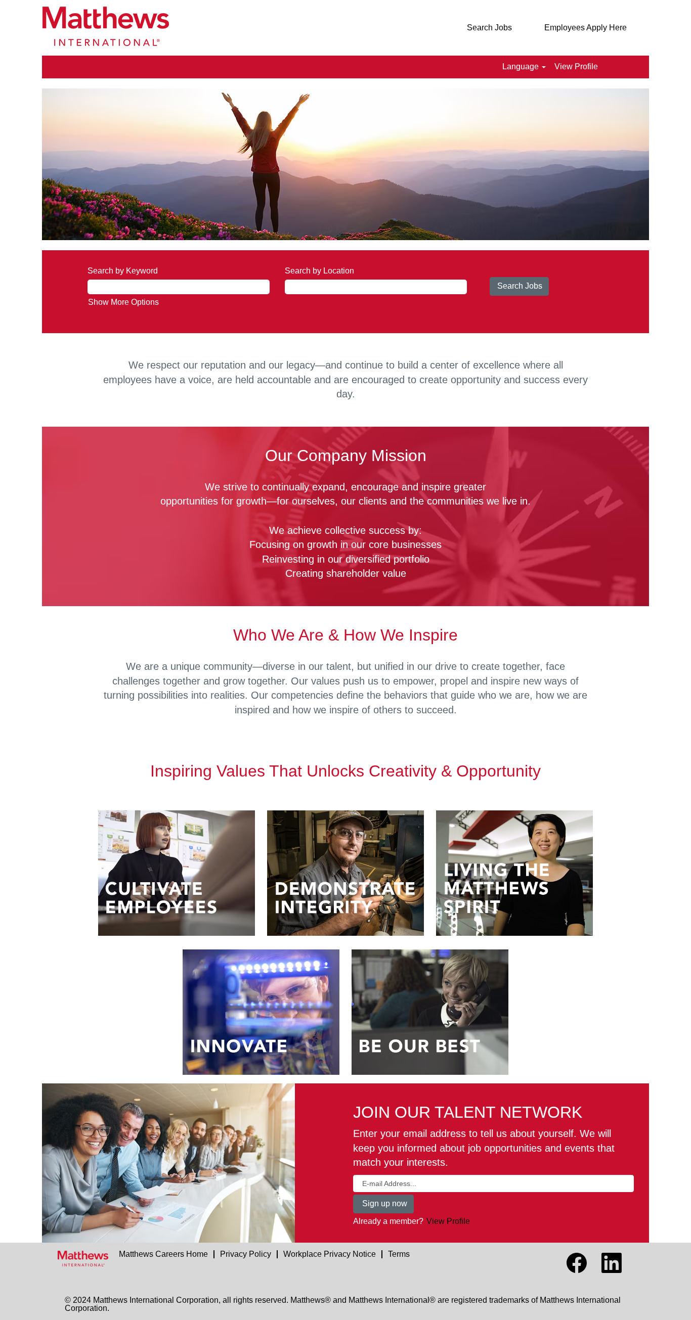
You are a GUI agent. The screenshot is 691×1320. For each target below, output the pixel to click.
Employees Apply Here (585, 27)
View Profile (576, 66)
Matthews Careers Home (163, 1254)
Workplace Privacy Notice (329, 1254)
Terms (399, 1254)
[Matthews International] (83, 1258)
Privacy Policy (245, 1254)
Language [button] (521, 66)
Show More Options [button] (123, 302)
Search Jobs (489, 27)
